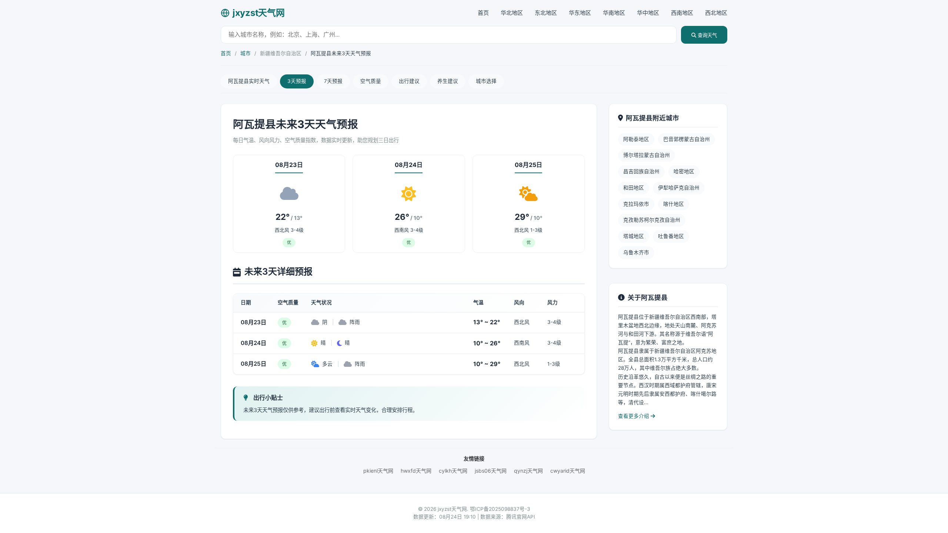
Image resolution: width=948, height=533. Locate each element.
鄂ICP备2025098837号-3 (500, 509)
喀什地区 (673, 204)
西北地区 (716, 12)
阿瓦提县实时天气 (249, 81)
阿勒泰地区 (636, 139)
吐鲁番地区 (671, 236)
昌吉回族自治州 (641, 171)
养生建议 (447, 81)
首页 (483, 12)
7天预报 (333, 81)
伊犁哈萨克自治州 (679, 188)
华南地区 (614, 12)
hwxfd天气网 (416, 470)
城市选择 (486, 81)
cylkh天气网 (453, 470)
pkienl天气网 (378, 470)
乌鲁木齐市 (636, 252)
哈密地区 (684, 171)
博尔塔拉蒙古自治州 (646, 155)
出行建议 (409, 81)
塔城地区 (633, 236)
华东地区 (580, 12)
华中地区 (648, 12)
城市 (245, 53)
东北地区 (546, 12)
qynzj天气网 (528, 470)
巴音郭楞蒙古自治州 (686, 139)
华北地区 (512, 12)
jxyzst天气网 (258, 12)
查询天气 (706, 35)
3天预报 (296, 81)
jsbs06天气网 (491, 470)
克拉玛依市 (636, 204)
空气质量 (370, 81)
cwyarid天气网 (567, 470)
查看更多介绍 (634, 416)
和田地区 (633, 188)
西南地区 (682, 12)
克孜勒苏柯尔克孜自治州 (651, 220)
